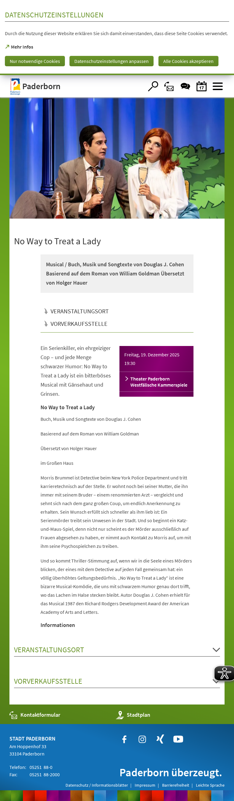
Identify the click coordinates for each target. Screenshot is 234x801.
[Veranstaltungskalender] (201, 86)
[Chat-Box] (185, 86)
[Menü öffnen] (218, 86)
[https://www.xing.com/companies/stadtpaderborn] (160, 739)
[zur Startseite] (76, 86)
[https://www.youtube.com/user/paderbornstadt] (178, 739)
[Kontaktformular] (169, 86)
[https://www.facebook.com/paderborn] (124, 739)
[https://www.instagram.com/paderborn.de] (142, 739)
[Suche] (153, 86)
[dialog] (117, 37)
